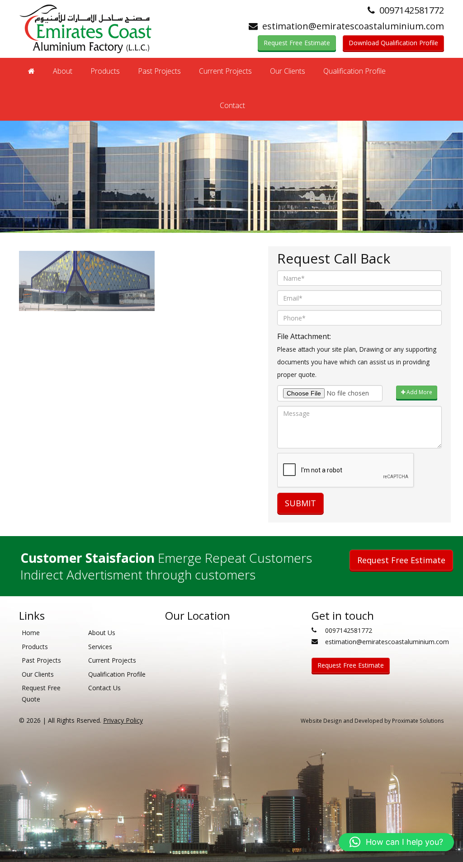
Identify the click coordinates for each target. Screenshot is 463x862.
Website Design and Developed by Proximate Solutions (372, 720)
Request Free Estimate (297, 42)
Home (31, 632)
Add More (418, 392)
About (62, 71)
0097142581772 (411, 10)
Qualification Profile (354, 71)
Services (100, 646)
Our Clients (287, 71)
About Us (101, 632)
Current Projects (225, 71)
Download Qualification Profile (393, 42)
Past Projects (159, 71)
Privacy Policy (123, 720)
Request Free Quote (41, 693)
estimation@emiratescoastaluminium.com (353, 26)
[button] (396, 842)
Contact (232, 105)
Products (105, 71)
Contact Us (104, 687)
